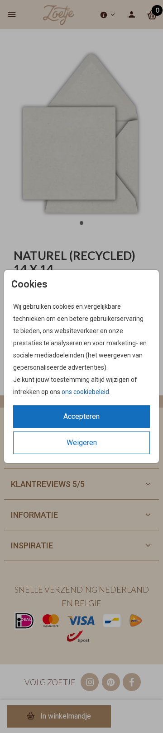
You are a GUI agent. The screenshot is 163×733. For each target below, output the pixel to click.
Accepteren (81, 416)
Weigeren (82, 442)
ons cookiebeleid (85, 391)
